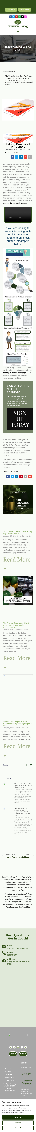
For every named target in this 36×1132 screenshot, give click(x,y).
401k (29, 149)
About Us (8, 1071)
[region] (18, 1115)
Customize (18, 1122)
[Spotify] (19, 16)
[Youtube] (16, 16)
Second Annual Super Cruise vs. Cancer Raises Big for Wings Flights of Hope (17, 724)
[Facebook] (10, 16)
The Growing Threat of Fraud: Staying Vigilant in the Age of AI (17, 533)
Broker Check (9, 1077)
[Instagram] (25, 16)
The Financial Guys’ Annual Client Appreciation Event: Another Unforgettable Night (16, 625)
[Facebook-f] (10, 1047)
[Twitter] (13, 16)
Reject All (18, 1128)
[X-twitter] (14, 1047)
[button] (18, 31)
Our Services (9, 1069)
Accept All (18, 1117)
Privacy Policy (9, 1080)
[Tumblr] (22, 16)
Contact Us (8, 1074)
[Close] (34, 1100)
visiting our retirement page (14, 373)
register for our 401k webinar (15, 203)
